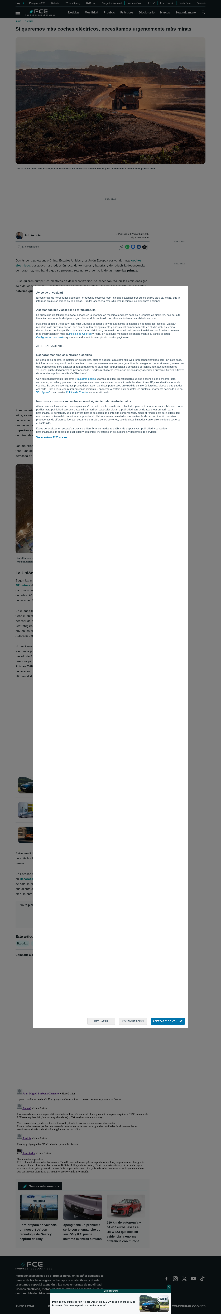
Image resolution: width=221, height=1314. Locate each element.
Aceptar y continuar (168, 1021)
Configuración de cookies (51, 337)
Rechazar (101, 1021)
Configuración (133, 1021)
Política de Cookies (80, 333)
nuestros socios (86, 378)
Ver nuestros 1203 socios (51, 437)
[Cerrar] (169, 1286)
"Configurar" (43, 392)
